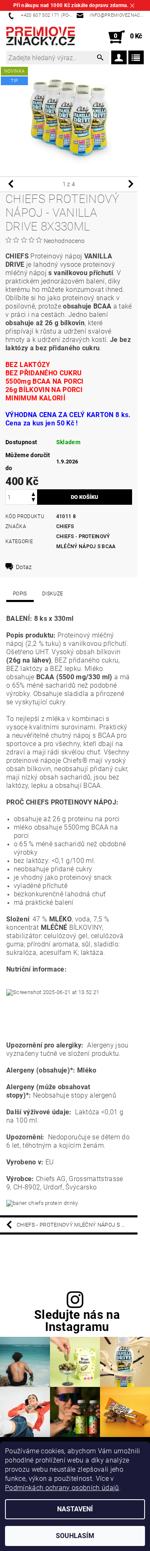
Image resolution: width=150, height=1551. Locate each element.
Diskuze (52, 594)
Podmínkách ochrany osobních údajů (62, 1488)
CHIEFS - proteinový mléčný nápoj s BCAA (76, 1225)
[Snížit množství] (33, 501)
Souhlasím (75, 1536)
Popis (20, 594)
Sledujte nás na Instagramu (77, 1321)
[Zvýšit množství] (33, 493)
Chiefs (65, 526)
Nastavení (75, 1509)
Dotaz (24, 567)
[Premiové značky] (40, 37)
